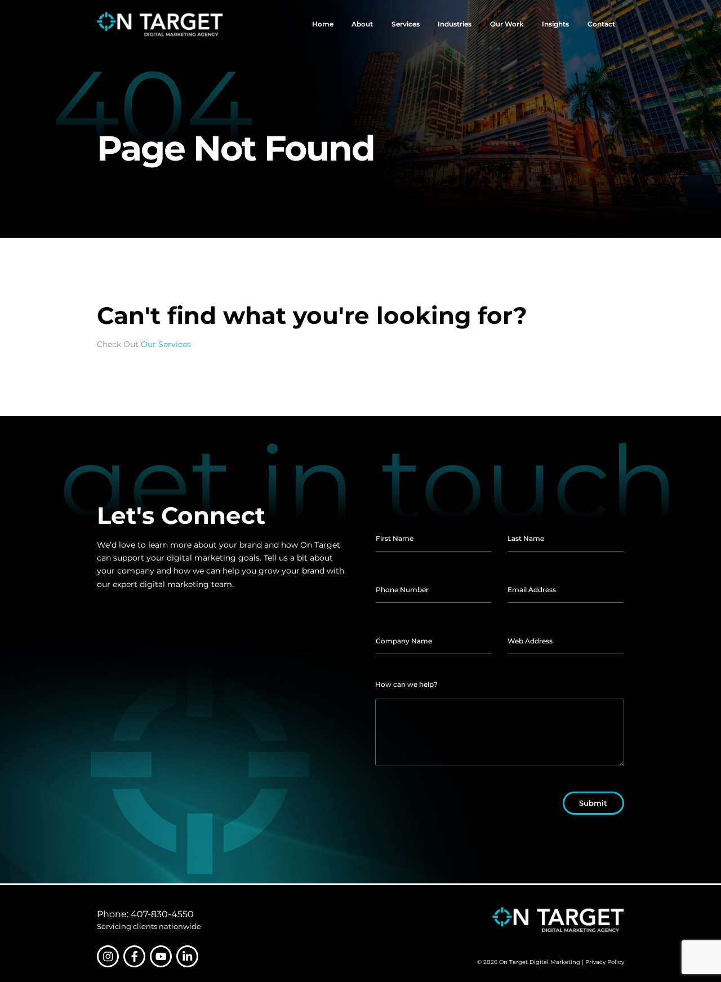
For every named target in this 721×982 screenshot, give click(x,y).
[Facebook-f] (134, 956)
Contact (601, 24)
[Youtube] (161, 956)
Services (405, 24)
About (362, 24)
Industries (454, 24)
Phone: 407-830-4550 (145, 914)
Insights (555, 24)
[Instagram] (108, 956)
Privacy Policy (604, 962)
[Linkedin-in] (187, 956)
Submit (593, 802)
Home (322, 24)
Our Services (166, 344)
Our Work (507, 24)
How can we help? (406, 684)
